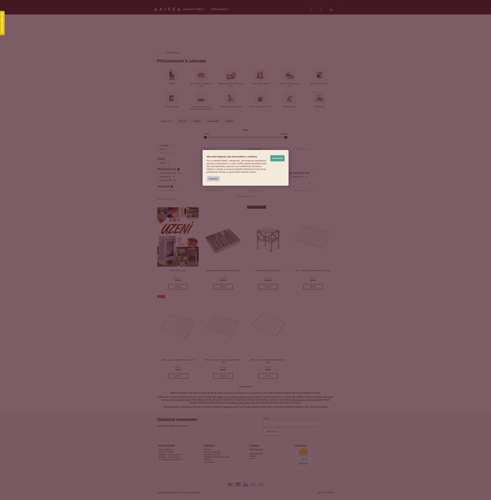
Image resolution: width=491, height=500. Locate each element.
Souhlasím (277, 158)
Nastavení (213, 178)
